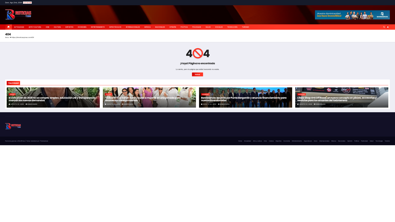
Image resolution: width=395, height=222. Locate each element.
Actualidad (19, 27)
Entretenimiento (98, 27)
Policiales (196, 27)
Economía (82, 27)
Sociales (219, 27)
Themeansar (44, 141)
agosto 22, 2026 (17, 104)
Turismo (245, 27)
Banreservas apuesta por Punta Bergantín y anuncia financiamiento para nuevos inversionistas (243, 99)
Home (240, 141)
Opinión (172, 27)
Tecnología (232, 27)
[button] (384, 27)
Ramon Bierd (32, 104)
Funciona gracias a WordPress (15, 141)
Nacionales (160, 27)
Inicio (7, 37)
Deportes (69, 27)
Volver (197, 74)
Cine (47, 27)
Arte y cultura (35, 27)
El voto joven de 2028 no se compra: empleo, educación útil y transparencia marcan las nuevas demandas (52, 99)
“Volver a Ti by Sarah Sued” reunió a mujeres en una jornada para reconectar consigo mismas (143, 99)
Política (184, 27)
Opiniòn (12, 94)
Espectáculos (115, 27)
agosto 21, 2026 (306, 104)
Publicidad (364, 141)
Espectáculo (308, 141)
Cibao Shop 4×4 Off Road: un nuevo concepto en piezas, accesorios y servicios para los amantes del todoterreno (336, 99)
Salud (208, 27)
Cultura (57, 27)
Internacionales (133, 27)
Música (147, 27)
